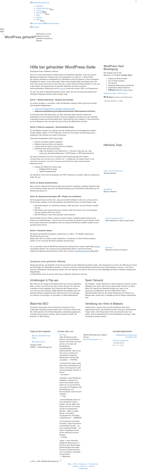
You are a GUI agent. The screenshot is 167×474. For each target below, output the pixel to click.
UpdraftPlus (108, 189)
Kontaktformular (131, 337)
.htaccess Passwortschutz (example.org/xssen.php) (55, 109)
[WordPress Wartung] (52, 23)
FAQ (38, 19)
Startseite (39, 6)
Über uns (83, 466)
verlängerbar (127, 90)
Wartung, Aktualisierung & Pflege (41, 336)
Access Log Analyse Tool (114, 218)
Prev (61, 335)
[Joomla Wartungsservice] (36, 23)
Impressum (83, 464)
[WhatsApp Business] (34, 27)
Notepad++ (109, 247)
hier (39, 177)
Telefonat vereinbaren (121, 340)
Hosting (39, 17)
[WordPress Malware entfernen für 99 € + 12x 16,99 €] (122, 122)
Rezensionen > (93, 339)
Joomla (39, 10)
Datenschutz (93, 464)
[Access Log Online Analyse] (119, 204)
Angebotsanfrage (42, 8)
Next (64, 335)
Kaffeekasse (83, 468)
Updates (97, 246)
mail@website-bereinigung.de (126, 335)
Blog (38, 15)
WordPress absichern (82, 251)
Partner (92, 466)
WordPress (40, 13)
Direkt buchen (122, 93)
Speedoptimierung (38, 342)
